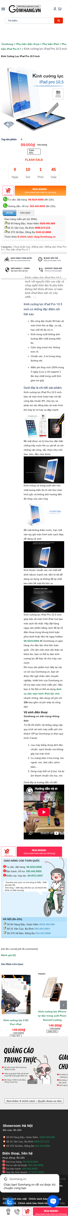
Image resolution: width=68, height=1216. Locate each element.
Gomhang (7, 44)
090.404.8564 (42, 928)
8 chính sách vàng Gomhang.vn (37, 236)
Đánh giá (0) (8, 955)
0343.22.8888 (43, 232)
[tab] (9, 276)
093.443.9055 (37, 206)
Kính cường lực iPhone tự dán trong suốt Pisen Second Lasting (52, 1015)
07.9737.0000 (36, 1172)
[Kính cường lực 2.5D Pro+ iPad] (16, 993)
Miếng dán (37, 246)
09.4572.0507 (35, 875)
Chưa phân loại (21, 246)
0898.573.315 (42, 227)
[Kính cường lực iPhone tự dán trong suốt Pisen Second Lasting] (52, 988)
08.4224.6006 (36, 199)
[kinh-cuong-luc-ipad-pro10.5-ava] (34, 98)
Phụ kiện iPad (50, 44)
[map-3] (8, 1208)
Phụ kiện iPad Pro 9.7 (18, 249)
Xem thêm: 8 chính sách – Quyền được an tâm (34, 1101)
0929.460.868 (47, 223)
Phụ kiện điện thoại (27, 44)
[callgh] (17, 1208)
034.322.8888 (43, 933)
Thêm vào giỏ (8, 195)
